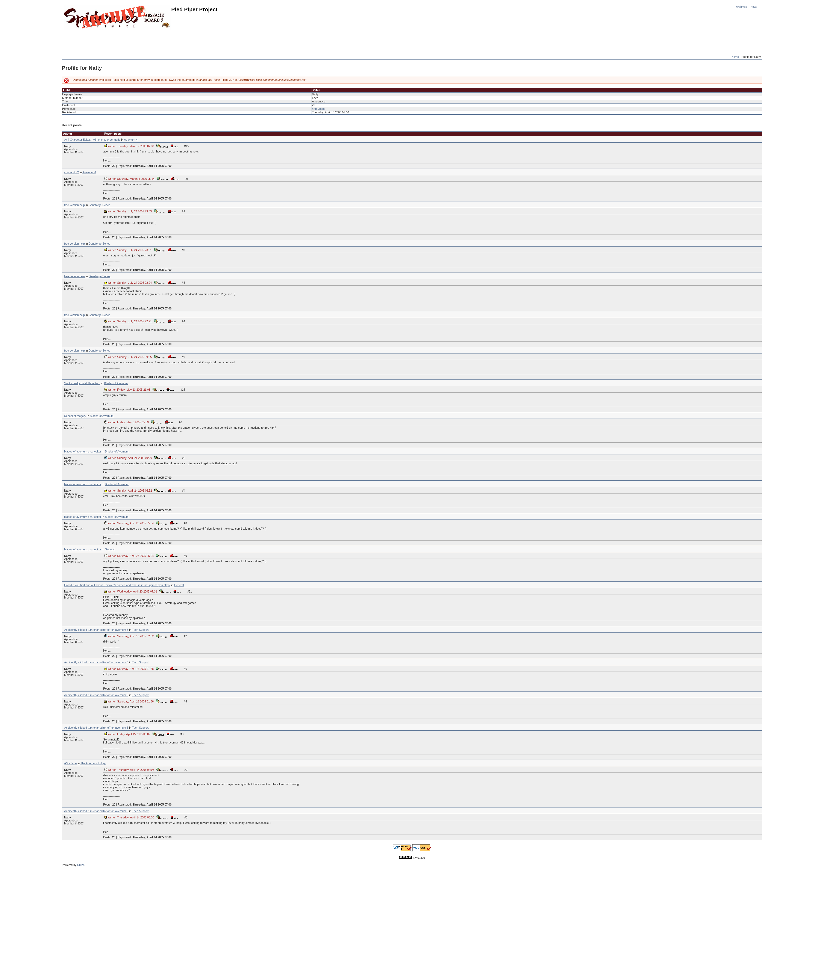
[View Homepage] (174, 146)
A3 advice (70, 763)
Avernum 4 (131, 139)
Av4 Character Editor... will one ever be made (92, 139)
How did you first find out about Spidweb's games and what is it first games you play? (117, 585)
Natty (67, 146)
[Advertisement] (140, 39)
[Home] (117, 17)
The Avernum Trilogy (93, 763)
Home (735, 56)
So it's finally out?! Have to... (82, 383)
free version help (74, 205)
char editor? (71, 172)
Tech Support (140, 629)
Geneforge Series (99, 205)
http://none (318, 108)
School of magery (75, 415)
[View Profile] (162, 146)
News (753, 6)
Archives (741, 6)
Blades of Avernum (116, 383)
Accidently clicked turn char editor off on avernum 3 (96, 629)
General (110, 549)
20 (113, 166)
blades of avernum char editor (82, 451)
